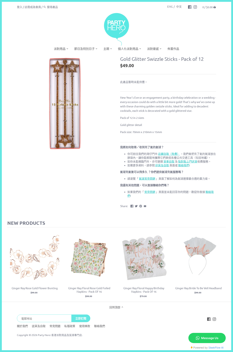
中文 (179, 6)
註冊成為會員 (33, 7)
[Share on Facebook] (132, 205)
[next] (222, 264)
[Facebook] (189, 6)
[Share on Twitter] (136, 205)
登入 (19, 7)
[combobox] (62, 7)
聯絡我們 (99, 326)
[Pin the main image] (140, 205)
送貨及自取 (39, 326)
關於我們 (22, 326)
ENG (170, 6)
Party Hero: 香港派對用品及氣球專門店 (60, 335)
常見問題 (55, 326)
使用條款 (84, 326)
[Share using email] (145, 205)
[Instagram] (195, 6)
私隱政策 (69, 326)
